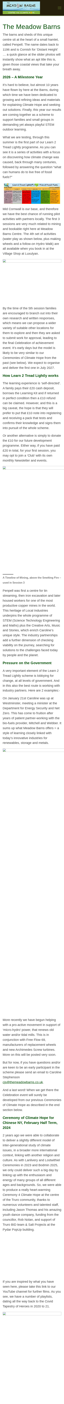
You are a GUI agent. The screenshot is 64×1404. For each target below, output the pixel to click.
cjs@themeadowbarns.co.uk (23, 1082)
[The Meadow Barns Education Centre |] (21, 7)
